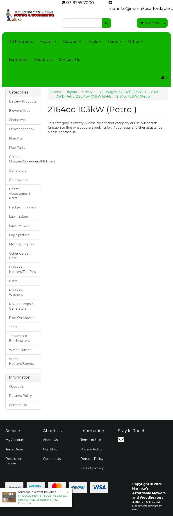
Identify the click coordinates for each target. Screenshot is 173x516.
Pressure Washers (16, 292)
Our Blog (50, 449)
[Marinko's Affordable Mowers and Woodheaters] (30, 13)
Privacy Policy (91, 449)
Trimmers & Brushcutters (19, 338)
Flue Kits (16, 138)
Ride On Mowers (22, 318)
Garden (71, 41)
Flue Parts (17, 148)
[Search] (106, 23)
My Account (15, 440)
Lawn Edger (18, 217)
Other (134, 41)
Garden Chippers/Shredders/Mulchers (25, 159)
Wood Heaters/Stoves (21, 361)
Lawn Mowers (20, 226)
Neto (135, 509)
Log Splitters (19, 235)
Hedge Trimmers (22, 207)
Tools (93, 41)
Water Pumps (20, 350)
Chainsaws (17, 120)
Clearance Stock (21, 129)
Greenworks (18, 180)
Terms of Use (90, 440)
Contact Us (69, 59)
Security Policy (92, 468)
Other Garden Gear (20, 255)
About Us (43, 59)
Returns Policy (20, 396)
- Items (151, 23)
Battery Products (22, 101)
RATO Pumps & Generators (21, 306)
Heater (47, 41)
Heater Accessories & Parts (20, 193)
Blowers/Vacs (19, 111)
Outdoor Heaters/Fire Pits (22, 269)
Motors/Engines (21, 244)
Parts (113, 41)
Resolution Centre (13, 461)
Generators (17, 171)
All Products (21, 41)
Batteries (18, 59)
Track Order (14, 449)
